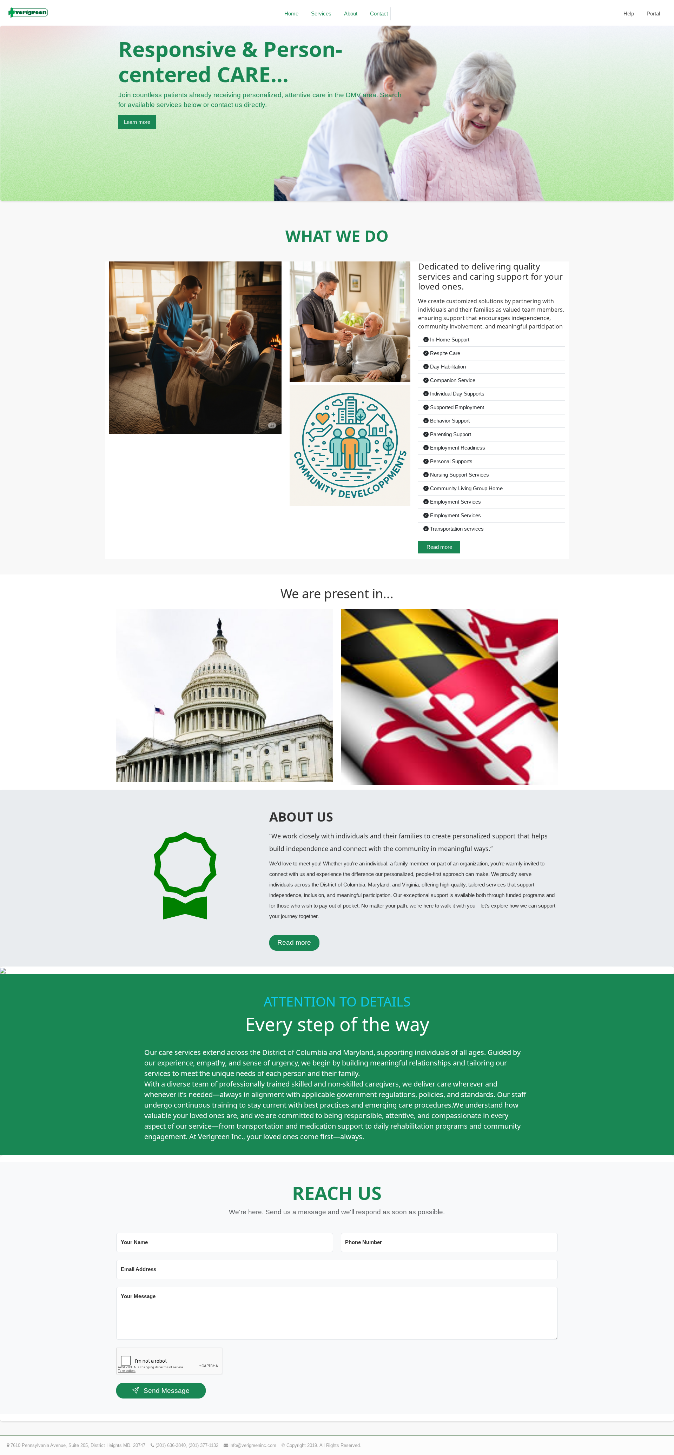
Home (291, 13)
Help (628, 13)
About (350, 13)
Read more (439, 547)
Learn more (137, 122)
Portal (653, 13)
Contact (379, 13)
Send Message (166, 1390)
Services (321, 13)
